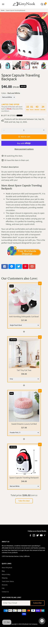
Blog (3, 571)
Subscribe (37, 603)
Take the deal (24, 500)
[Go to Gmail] (32, 266)
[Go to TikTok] (45, 536)
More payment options (24, 149)
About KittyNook (7, 568)
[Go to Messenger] (11, 266)
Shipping (4, 578)
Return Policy (6, 574)
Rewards (4, 585)
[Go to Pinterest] (25, 266)
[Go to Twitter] (18, 266)
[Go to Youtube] (41, 536)
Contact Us (5, 592)
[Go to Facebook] (4, 266)
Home (2, 10)
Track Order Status (8, 581)
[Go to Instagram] (33, 536)
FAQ (3, 588)
